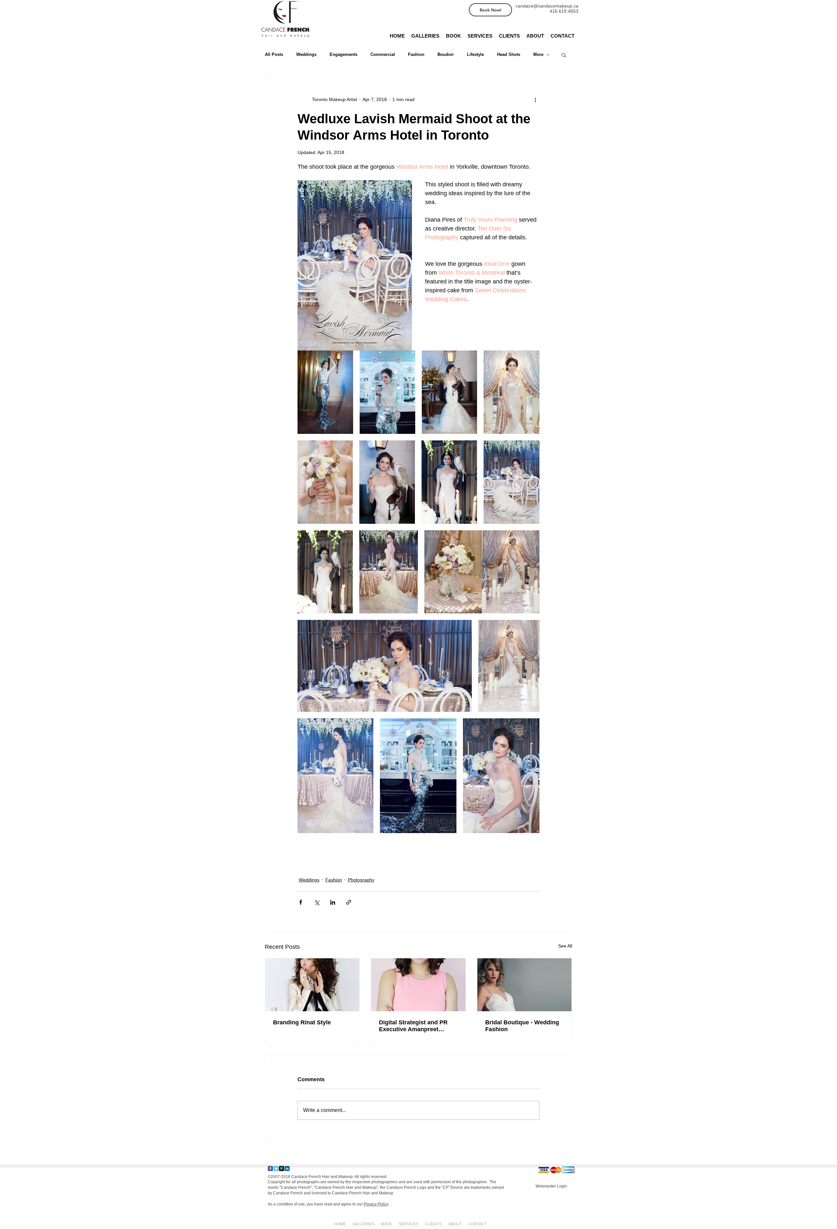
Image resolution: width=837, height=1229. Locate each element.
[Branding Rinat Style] (312, 984)
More (538, 54)
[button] (564, 54)
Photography (361, 879)
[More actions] (535, 99)
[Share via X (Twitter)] (317, 902)
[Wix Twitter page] (276, 1168)
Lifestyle (475, 54)
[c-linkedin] (287, 1168)
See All (565, 945)
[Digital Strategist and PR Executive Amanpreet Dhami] (418, 984)
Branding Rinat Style (302, 1022)
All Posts (274, 54)
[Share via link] (349, 902)
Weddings (306, 54)
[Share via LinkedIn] (333, 902)
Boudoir (445, 54)
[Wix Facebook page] (270, 1168)
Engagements (343, 54)
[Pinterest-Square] (281, 1168)
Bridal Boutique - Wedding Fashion (522, 1026)
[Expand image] (325, 392)
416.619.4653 (564, 11)
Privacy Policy (376, 1204)
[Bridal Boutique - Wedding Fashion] (524, 984)
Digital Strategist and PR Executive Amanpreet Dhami (413, 1026)
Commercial (382, 54)
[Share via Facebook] (301, 902)
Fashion (416, 54)
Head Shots (508, 54)
